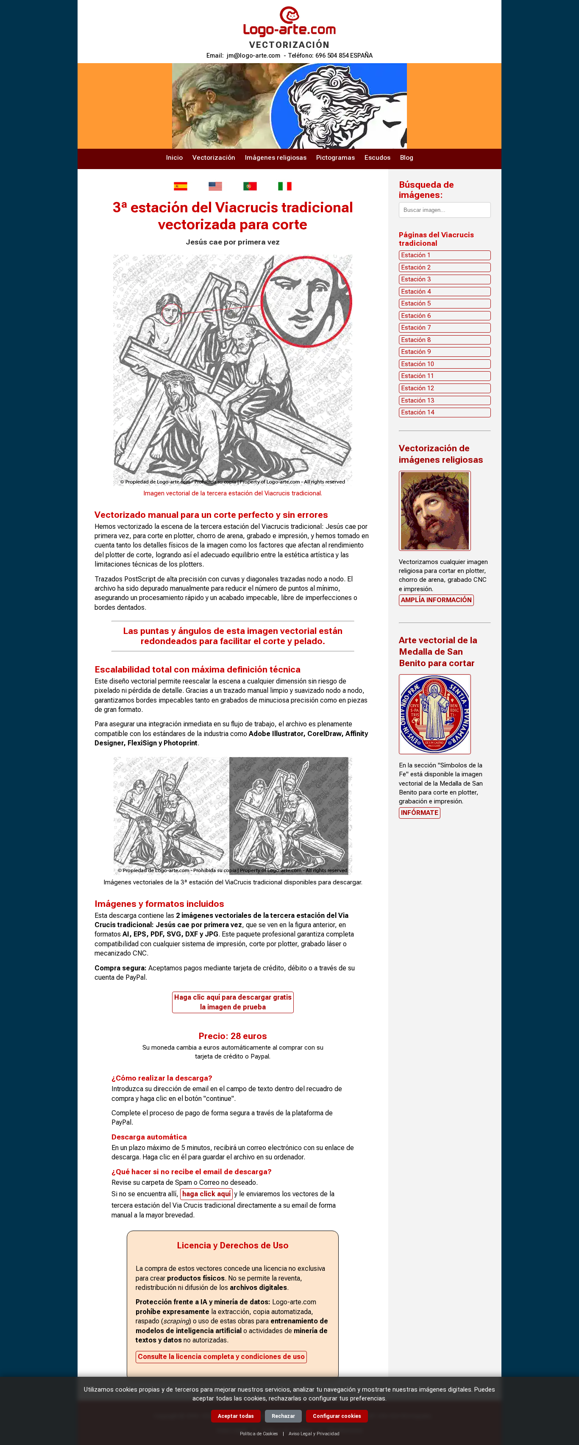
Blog (406, 157)
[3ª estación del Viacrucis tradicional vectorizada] (180, 186)
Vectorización (213, 157)
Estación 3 (416, 279)
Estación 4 (416, 291)
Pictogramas (335, 157)
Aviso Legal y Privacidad (314, 1434)
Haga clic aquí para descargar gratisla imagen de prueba (233, 1002)
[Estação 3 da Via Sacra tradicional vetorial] (250, 186)
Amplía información (436, 600)
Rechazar (283, 1416)
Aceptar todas (236, 1416)
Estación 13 (417, 400)
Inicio (174, 157)
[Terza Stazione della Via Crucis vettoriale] (284, 186)
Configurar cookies (337, 1416)
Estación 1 (416, 255)
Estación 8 (416, 340)
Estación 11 (417, 376)
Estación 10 (417, 364)
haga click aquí (206, 1194)
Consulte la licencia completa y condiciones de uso (221, 1357)
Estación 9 (416, 352)
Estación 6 (416, 316)
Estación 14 (417, 412)
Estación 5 (416, 303)
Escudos (377, 157)
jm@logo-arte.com (253, 55)
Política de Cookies (259, 1434)
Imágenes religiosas (275, 157)
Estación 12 (417, 388)
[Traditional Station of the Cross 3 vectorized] (215, 186)
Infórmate (419, 813)
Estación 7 (416, 327)
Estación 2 (416, 267)
